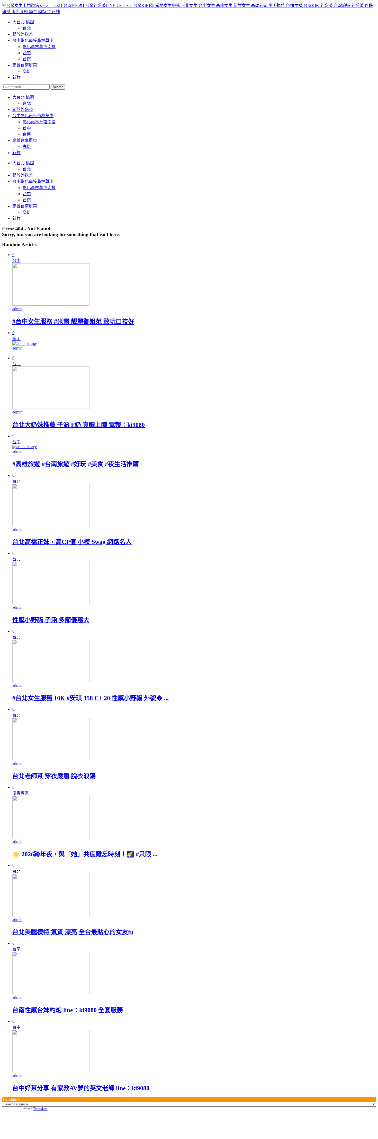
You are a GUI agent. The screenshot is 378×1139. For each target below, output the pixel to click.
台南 (27, 59)
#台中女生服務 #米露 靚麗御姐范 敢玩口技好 (73, 321)
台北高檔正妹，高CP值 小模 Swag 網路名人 (72, 542)
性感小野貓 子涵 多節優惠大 (50, 620)
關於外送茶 (22, 34)
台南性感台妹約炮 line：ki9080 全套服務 (67, 1010)
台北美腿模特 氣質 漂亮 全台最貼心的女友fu (72, 932)
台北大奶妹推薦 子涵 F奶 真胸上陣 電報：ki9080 (78, 424)
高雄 (27, 71)
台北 (27, 28)
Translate (40, 1109)
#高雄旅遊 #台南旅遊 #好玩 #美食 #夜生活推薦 (75, 464)
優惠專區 (20, 793)
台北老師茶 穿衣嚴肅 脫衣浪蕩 (54, 776)
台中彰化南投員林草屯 (32, 40)
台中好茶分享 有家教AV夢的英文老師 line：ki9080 (80, 1088)
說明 (16, 338)
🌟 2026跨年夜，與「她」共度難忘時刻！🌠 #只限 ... (84, 854)
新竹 (16, 77)
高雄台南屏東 (24, 65)
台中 (27, 53)
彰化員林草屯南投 (39, 46)
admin (17, 309)
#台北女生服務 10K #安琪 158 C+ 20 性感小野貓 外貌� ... (90, 698)
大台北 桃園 (23, 22)
